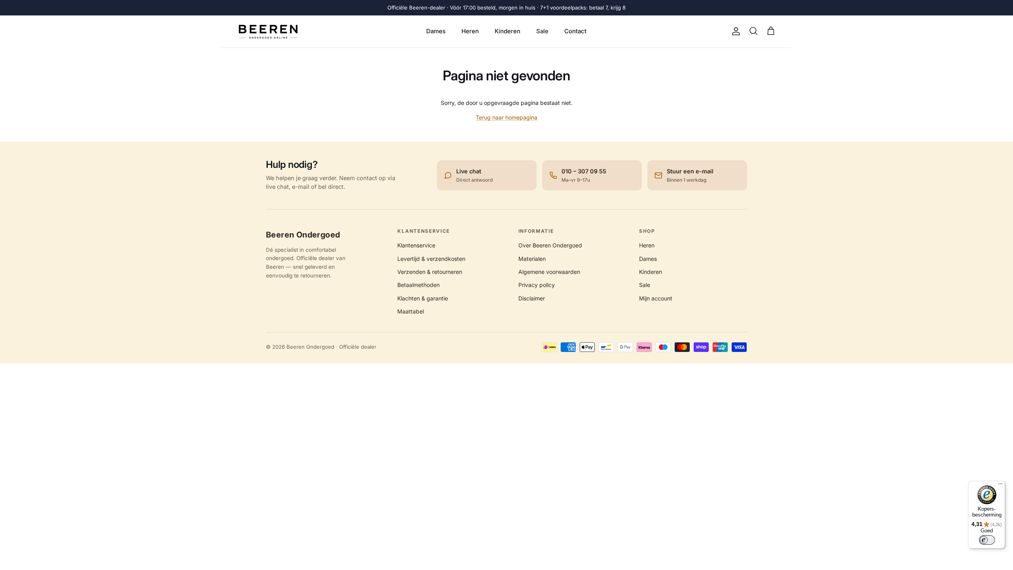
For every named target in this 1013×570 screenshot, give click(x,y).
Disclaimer (531, 298)
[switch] (987, 540)
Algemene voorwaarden (549, 271)
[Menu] (1000, 485)
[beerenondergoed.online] (268, 31)
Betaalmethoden (418, 284)
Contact (575, 31)
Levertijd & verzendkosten (431, 258)
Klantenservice (416, 245)
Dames (436, 31)
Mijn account (655, 298)
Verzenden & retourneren (429, 271)
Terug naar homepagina (506, 117)
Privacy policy (536, 284)
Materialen (532, 258)
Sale (542, 31)
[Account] (734, 31)
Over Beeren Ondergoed (550, 245)
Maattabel (410, 311)
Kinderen (507, 31)
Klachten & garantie (422, 298)
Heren (470, 31)
